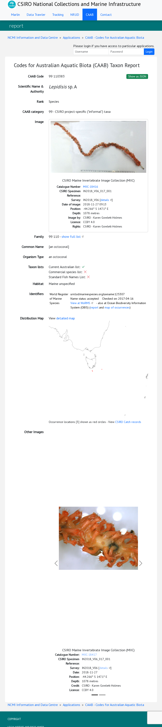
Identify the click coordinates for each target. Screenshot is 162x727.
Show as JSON (137, 76)
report (94, 307)
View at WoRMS (80, 303)
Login (149, 51)
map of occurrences (117, 307)
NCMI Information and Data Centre (33, 37)
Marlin (15, 14)
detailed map (65, 318)
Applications (71, 37)
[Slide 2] (102, 694)
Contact (106, 14)
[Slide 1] (95, 694)
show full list (71, 236)
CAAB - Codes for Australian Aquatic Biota (114, 37)
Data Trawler (36, 14)
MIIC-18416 (90, 187)
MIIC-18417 (89, 655)
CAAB (90, 14)
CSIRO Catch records (128, 422)
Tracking (57, 14)
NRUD (74, 14)
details (105, 200)
